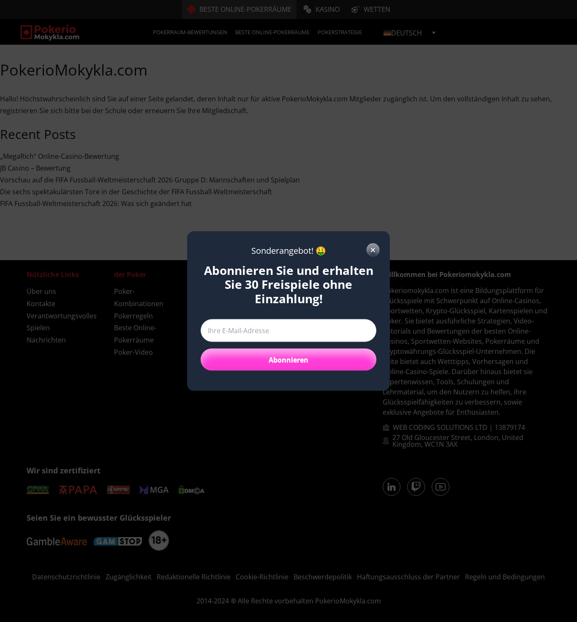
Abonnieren (288, 359)
